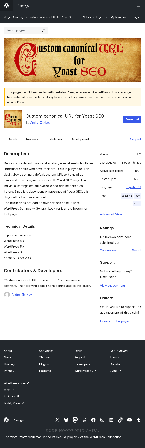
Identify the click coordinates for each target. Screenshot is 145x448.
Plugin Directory (14, 17)
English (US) (133, 187)
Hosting (9, 364)
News (8, 357)
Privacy (9, 371)
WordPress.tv (85, 371)
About (8, 351)
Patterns (45, 371)
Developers (82, 364)
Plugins (44, 364)
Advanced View (111, 214)
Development (80, 139)
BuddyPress (14, 403)
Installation (54, 139)
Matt (9, 390)
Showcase (46, 351)
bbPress (11, 396)
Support (135, 139)
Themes (44, 357)
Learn (78, 351)
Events (114, 357)
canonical (127, 195)
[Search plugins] (44, 30)
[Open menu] (139, 5)
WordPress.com (16, 383)
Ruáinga (18, 420)
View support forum (113, 285)
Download (132, 119)
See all (136, 250)
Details (12, 139)
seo (137, 195)
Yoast (137, 203)
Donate (117, 364)
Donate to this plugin (114, 321)
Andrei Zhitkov (40, 122)
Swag (115, 371)
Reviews (32, 139)
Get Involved (119, 351)
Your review (108, 250)
